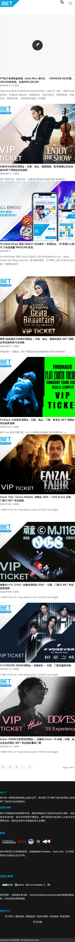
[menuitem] (63, 7)
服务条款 (19, 916)
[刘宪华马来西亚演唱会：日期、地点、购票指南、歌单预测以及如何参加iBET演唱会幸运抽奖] (37, 134)
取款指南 (64, 916)
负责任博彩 (42, 916)
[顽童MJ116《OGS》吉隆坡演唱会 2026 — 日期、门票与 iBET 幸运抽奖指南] (37, 552)
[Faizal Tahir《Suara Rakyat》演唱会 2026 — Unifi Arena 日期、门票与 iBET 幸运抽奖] (37, 464)
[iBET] (30, 3)
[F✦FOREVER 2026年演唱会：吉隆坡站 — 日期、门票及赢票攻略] (37, 633)
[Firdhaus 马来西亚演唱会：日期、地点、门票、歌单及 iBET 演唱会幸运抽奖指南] (37, 387)
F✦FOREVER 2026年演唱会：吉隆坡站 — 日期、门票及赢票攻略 (35, 665)
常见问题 (37, 922)
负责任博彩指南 (17, 898)
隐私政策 (30, 916)
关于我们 (9, 916)
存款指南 (54, 916)
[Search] (63, 7)
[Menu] (70, 7)
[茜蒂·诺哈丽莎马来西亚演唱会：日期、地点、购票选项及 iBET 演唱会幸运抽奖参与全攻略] (37, 306)
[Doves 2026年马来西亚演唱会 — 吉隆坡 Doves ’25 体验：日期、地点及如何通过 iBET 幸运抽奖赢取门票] (37, 706)
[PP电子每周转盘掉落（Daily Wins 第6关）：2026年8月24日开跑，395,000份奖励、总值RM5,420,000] (37, 46)
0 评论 (16, 85)
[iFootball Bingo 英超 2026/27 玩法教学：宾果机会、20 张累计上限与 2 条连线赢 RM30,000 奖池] (37, 211)
